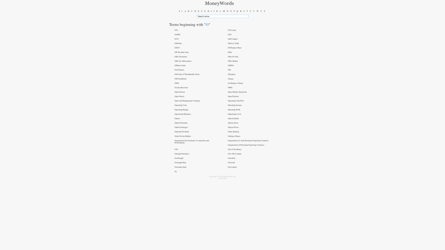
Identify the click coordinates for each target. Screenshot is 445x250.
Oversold (231, 162)
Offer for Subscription (183, 61)
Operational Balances (183, 114)
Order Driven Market (183, 136)
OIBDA (231, 65)
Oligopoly (232, 74)
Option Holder (233, 118)
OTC (176, 149)
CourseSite (222, 178)
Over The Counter (235, 153)
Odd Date (178, 43)
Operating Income (235, 105)
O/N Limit (232, 30)
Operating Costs (181, 105)
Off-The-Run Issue (182, 52)
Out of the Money (234, 149)
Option (177, 118)
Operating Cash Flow (236, 100)
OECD (177, 47)
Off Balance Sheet (235, 47)
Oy (176, 171)
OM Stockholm (180, 78)
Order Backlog (233, 131)
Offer (230, 52)
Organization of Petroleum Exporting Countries (246, 145)
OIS (229, 70)
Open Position (233, 96)
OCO (177, 39)
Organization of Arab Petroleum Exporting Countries (248, 140)
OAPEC (178, 34)
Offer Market (233, 61)
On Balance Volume (235, 83)
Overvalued (232, 167)
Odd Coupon (232, 39)
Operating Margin (181, 109)
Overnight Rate (180, 162)
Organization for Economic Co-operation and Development (192, 141)
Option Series (233, 123)
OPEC (230, 87)
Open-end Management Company (187, 100)
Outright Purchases (182, 153)
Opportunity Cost (234, 114)
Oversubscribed (180, 167)
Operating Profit (234, 109)
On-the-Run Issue (181, 87)
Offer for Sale (233, 56)
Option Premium (181, 123)
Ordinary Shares (234, 136)
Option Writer (233, 127)
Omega (230, 78)
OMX (177, 83)
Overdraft (231, 158)
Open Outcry (179, 96)
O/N (176, 30)
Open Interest (180, 92)
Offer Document (181, 56)
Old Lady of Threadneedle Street (187, 74)
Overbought (179, 158)
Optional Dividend (182, 131)
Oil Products (179, 70)
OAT (230, 34)
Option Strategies (181, 127)
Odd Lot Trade (233, 43)
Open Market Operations (237, 92)
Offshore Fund (180, 65)
